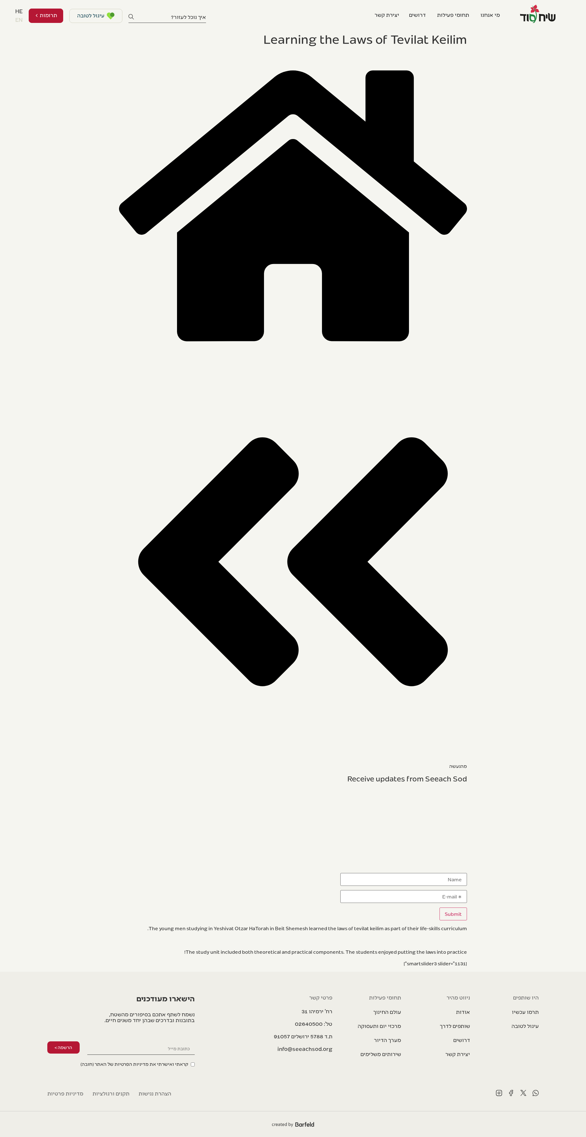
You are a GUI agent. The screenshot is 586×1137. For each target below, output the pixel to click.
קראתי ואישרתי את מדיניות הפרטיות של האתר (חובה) (134, 1063)
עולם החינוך (387, 1011)
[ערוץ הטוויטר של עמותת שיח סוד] (523, 1093)
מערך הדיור (387, 1039)
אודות (463, 1011)
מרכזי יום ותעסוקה (379, 1025)
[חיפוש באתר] (131, 17)
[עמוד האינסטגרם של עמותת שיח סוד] (499, 1093)
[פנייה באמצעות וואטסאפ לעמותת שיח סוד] (536, 1093)
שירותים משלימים (380, 1053)
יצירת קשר (457, 1053)
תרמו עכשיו (525, 1011)
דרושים (461, 1039)
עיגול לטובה (525, 1025)
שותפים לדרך (455, 1025)
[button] (303, 1036)
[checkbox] (138, 1063)
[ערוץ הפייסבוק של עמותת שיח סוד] (511, 1093)
